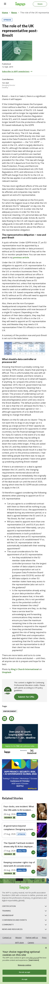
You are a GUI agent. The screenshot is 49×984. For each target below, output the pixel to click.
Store (40, 4)
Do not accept (24, 972)
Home (5, 12)
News (14, 12)
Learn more (34, 960)
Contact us (7, 937)
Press (44, 937)
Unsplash (6, 672)
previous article (21, 257)
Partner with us (32, 937)
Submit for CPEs (26, 696)
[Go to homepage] (20, 4)
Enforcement (9, 711)
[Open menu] (5, 3)
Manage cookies (24, 965)
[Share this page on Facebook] (11, 718)
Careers (31, 942)
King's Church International (25, 669)
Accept (24, 979)
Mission (18, 937)
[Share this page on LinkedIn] (4, 718)
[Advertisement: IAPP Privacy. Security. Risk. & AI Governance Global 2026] (24, 774)
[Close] (46, 948)
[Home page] (24, 887)
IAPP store (19, 942)
